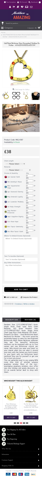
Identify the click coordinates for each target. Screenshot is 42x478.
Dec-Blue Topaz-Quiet (15, 231)
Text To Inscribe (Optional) (14, 256)
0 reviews (18, 304)
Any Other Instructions (12, 262)
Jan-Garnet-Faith (13, 177)
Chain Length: (9, 161)
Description (11, 319)
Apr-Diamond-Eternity (15, 192)
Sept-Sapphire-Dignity (15, 216)
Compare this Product (30, 297)
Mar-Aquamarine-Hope (13, 187)
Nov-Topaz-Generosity (15, 226)
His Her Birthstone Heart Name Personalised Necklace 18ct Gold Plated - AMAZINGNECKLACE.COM (31, 407)
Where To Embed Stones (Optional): (17, 236)
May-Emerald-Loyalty (15, 197)
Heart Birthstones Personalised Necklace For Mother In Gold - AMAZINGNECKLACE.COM (11, 406)
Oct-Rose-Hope (12, 221)
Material (7, 167)
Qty (27, 173)
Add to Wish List (11, 297)
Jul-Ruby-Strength (13, 207)
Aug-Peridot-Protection (12, 212)
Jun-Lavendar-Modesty (15, 202)
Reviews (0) (30, 319)
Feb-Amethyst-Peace (14, 182)
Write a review (28, 304)
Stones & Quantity (11, 173)
